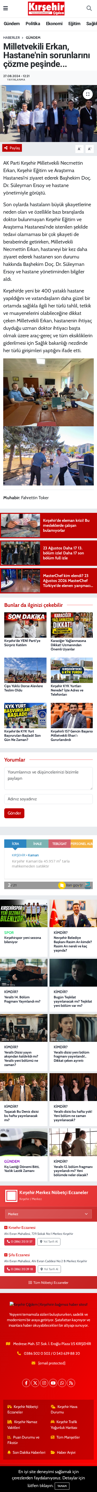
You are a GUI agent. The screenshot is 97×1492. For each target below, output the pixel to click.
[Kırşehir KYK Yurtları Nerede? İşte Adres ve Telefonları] (72, 669)
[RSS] (71, 1383)
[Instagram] (44, 1383)
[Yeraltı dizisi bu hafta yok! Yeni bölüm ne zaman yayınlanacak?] (73, 1087)
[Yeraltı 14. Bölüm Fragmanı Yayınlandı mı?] (24, 973)
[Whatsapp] (62, 1383)
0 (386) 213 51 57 (21, 1241)
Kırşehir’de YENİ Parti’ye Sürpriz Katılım (22, 642)
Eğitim (74, 23)
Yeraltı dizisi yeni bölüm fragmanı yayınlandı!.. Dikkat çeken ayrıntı (71, 1056)
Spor (9, 932)
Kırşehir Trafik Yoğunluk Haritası (64, 1425)
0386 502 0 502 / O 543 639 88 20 (52, 1353)
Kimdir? (61, 932)
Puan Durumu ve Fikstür (23, 1440)
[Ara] (89, 8)
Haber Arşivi (66, 1452)
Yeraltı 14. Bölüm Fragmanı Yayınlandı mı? (22, 999)
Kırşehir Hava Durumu (64, 1409)
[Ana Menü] (5, 8)
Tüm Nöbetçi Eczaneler (50, 1282)
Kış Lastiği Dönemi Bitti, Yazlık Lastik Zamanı (21, 1168)
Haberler (11, 37)
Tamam (62, 1486)
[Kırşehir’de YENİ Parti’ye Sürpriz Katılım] (25, 624)
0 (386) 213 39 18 (22, 1269)
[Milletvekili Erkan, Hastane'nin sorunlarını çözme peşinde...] (48, 113)
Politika (33, 23)
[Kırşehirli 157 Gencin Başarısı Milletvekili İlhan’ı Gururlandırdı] (72, 715)
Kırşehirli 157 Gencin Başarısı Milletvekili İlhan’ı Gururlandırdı (72, 735)
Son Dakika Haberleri (29, 1452)
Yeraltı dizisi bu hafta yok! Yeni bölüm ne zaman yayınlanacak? (73, 1115)
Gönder (14, 813)
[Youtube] (53, 1383)
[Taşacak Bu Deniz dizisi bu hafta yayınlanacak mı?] (24, 1087)
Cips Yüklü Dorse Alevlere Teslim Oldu (23, 688)
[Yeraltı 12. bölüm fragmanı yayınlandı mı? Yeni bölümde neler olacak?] (73, 1142)
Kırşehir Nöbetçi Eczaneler (22, 1409)
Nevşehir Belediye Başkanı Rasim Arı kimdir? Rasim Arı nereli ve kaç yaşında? (73, 943)
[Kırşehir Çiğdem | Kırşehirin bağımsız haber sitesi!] (46, 7)
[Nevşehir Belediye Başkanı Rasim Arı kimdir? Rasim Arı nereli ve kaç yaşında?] (73, 913)
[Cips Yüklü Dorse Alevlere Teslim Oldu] (25, 669)
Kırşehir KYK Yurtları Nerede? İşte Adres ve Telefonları (67, 690)
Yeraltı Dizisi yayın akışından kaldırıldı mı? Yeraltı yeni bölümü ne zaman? (21, 1058)
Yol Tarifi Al (51, 1241)
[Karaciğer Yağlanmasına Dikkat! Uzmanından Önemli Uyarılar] (72, 624)
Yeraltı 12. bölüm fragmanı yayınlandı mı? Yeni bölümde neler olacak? (73, 1170)
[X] (35, 1383)
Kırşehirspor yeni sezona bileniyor (22, 939)
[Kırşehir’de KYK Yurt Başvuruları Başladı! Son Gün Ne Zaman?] (25, 715)
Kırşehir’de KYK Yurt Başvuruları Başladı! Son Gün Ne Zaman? (22, 735)
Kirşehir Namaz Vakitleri (22, 1425)
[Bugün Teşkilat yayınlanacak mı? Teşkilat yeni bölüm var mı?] (73, 973)
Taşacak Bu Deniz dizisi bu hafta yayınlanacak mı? (21, 1115)
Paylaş (15, 148)
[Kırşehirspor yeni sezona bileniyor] (24, 913)
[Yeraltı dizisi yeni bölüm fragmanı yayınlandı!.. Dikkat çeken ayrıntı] (73, 1028)
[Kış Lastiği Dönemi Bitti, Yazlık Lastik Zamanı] (24, 1142)
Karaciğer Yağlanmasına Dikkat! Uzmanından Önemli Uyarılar (68, 644)
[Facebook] (26, 1383)
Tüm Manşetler (68, 1437)
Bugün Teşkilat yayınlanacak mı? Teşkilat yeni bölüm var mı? (73, 1001)
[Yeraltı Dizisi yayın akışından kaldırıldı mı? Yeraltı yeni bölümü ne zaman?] (24, 1028)
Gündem (12, 23)
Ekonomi (54, 23)
